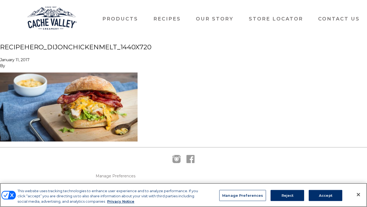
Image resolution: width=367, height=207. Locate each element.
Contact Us (339, 19)
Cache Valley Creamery (52, 19)
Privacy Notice (120, 201)
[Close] (358, 195)
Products (120, 19)
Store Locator (276, 19)
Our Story (214, 19)
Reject (288, 195)
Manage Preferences (115, 176)
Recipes (167, 19)
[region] (183, 195)
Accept (325, 195)
